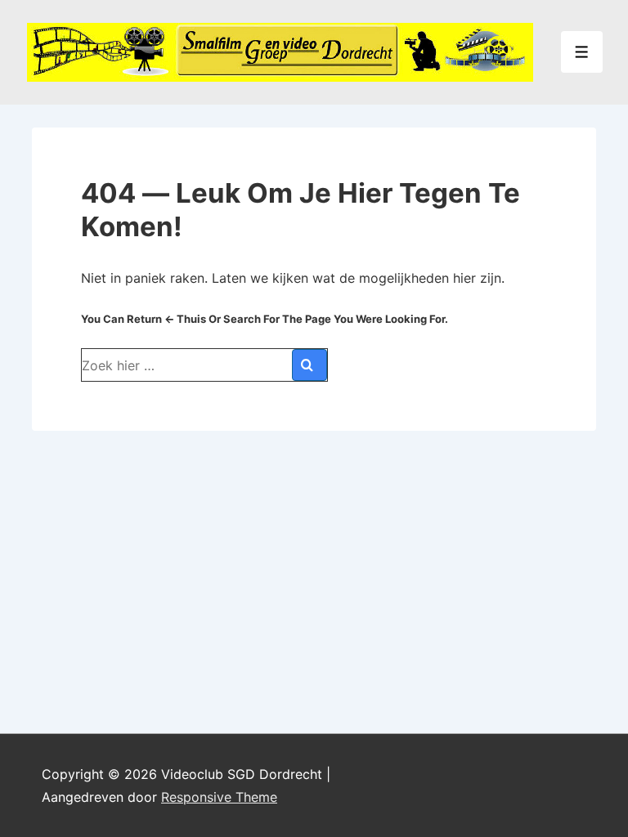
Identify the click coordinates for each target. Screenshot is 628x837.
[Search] (309, 365)
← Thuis (185, 318)
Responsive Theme (219, 797)
